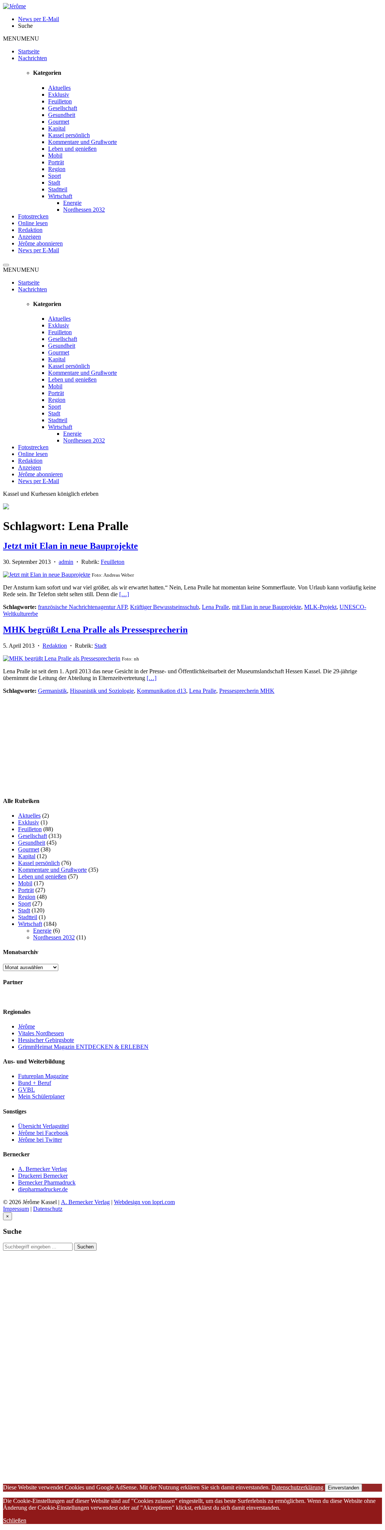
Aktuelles (59, 88)
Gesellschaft (62, 108)
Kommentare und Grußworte (82, 142)
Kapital (56, 128)
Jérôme (26, 1026)
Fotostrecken (33, 216)
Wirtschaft (60, 196)
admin (66, 562)
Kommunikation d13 (161, 691)
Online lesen (33, 223)
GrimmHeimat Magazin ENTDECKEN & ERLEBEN (83, 1047)
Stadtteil (57, 189)
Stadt (54, 182)
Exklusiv (58, 94)
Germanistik (52, 691)
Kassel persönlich (69, 135)
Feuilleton (60, 101)
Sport (54, 176)
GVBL (26, 1089)
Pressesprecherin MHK (246, 691)
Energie (72, 203)
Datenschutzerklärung (297, 1487)
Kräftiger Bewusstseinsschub (164, 607)
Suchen (85, 1247)
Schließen (14, 1520)
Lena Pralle (215, 607)
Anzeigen (29, 236)
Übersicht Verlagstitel (43, 1126)
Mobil (55, 155)
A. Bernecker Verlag (42, 1169)
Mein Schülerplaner (41, 1096)
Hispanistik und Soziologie (102, 691)
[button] (21, 38)
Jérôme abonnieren (40, 243)
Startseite (28, 51)
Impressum (16, 1209)
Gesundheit (61, 115)
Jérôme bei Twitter (40, 1139)
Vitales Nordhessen (41, 1033)
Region (56, 169)
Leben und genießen (72, 148)
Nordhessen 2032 (84, 209)
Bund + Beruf (34, 1083)
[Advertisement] (59, 741)
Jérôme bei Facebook (43, 1133)
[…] (124, 594)
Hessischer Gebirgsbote (46, 1040)
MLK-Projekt (320, 607)
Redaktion (30, 230)
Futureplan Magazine (43, 1076)
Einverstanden (343, 1488)
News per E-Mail (38, 250)
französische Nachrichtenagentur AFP (82, 607)
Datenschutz (47, 1209)
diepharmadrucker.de (43, 1189)
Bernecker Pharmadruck (47, 1182)
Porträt (56, 162)
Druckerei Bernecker (43, 1175)
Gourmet (58, 121)
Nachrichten (32, 58)
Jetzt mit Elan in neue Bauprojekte (70, 546)
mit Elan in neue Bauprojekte (266, 607)
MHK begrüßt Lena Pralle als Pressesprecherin (95, 630)
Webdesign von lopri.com (144, 1202)
